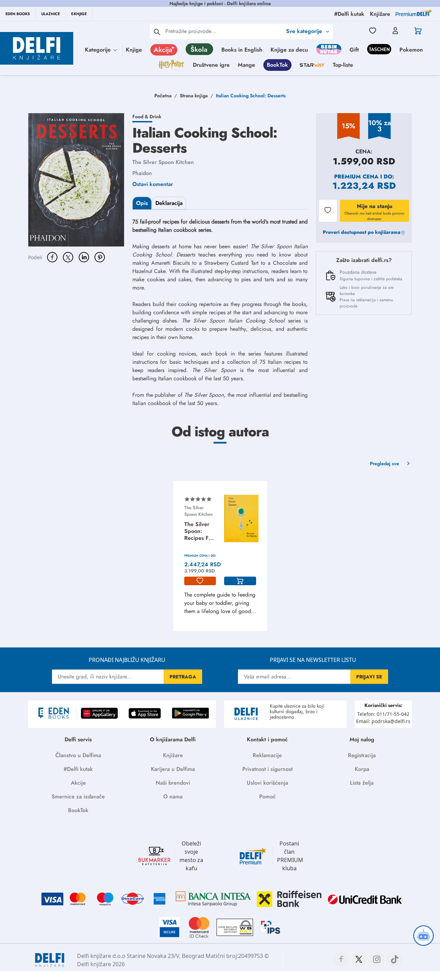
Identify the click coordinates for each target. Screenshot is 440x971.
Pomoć (267, 796)
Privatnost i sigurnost (267, 769)
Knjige (134, 50)
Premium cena (356, 177)
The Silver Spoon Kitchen (163, 162)
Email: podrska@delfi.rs (383, 721)
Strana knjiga (194, 95)
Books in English (241, 50)
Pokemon (411, 50)
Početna (163, 95)
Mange (246, 65)
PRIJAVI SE (369, 676)
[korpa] (240, 581)
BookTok (277, 65)
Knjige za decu (289, 50)
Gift (354, 50)
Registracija (362, 755)
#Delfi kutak (78, 769)
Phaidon (142, 173)
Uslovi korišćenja (267, 783)
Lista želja (362, 783)
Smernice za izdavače (78, 796)
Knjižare (173, 755)
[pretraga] (157, 31)
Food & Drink (146, 116)
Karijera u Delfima (173, 769)
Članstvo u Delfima (78, 755)
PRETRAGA (182, 676)
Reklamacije (267, 755)
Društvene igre (211, 65)
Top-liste (343, 65)
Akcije (78, 783)
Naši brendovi (173, 783)
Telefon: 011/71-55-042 (383, 714)
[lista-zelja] (200, 581)
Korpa (362, 769)
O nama (173, 796)
